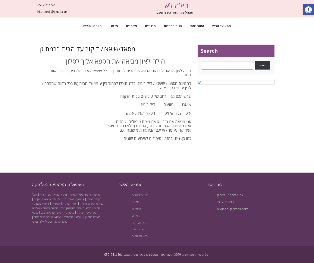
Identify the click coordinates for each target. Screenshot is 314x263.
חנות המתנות (173, 26)
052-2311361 (46, 5)
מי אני (114, 26)
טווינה (168, 104)
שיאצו (186, 104)
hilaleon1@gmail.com (52, 12)
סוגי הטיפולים (92, 26)
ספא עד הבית (221, 26)
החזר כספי (197, 26)
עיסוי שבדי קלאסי (177, 113)
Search (209, 50)
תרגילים (150, 26)
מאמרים (131, 26)
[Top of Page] (302, 251)
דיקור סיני (147, 104)
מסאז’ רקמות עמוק (140, 113)
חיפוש (263, 65)
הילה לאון (175, 5)
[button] (308, 9)
